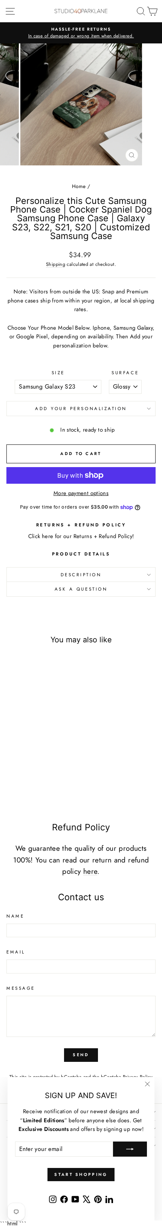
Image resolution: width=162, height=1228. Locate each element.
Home (79, 186)
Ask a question (81, 589)
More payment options (81, 493)
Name (15, 916)
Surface (125, 372)
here (90, 871)
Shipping (55, 264)
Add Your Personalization (81, 408)
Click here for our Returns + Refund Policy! (81, 536)
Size (58, 372)
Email (15, 952)
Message (20, 988)
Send (81, 1055)
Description (81, 574)
